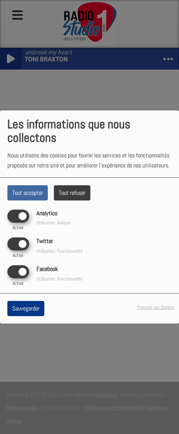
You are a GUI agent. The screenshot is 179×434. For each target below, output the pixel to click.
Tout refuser (72, 193)
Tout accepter (27, 193)
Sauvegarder (26, 308)
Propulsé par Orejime (155, 307)
